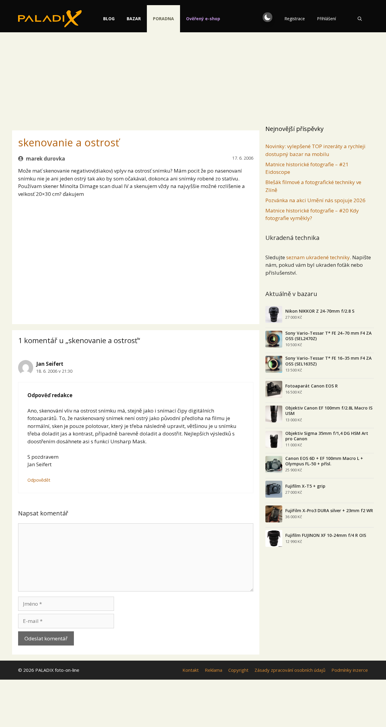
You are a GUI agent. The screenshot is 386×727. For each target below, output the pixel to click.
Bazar (134, 18)
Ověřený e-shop (203, 18)
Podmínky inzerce (349, 670)
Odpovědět (38, 480)
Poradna (163, 18)
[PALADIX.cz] (50, 18)
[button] (267, 17)
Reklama (213, 670)
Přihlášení (326, 18)
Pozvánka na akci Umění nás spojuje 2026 (315, 200)
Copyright (238, 670)
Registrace (294, 18)
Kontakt (190, 670)
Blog (109, 18)
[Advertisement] (193, 77)
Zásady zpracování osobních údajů (290, 670)
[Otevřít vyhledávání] (360, 18)
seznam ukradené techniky (318, 257)
